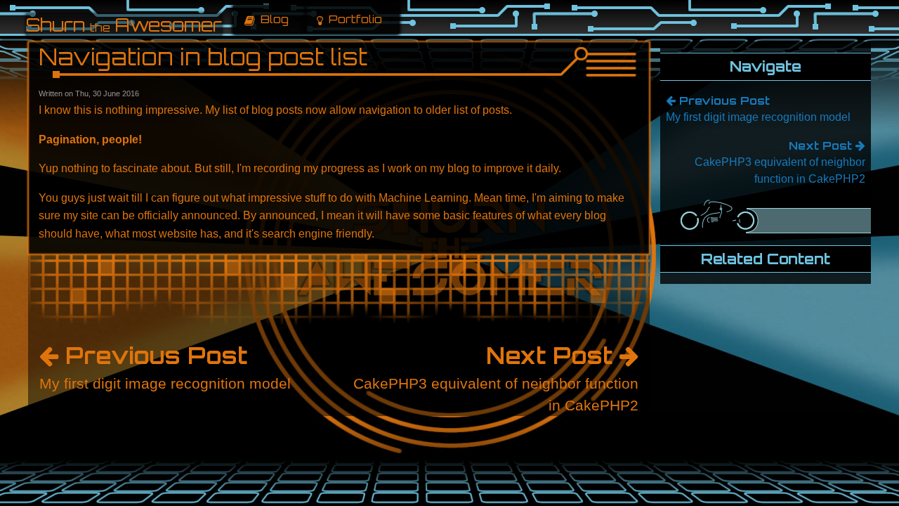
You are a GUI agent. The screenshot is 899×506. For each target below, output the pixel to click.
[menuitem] (269, 20)
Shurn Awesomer (124, 24)
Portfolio (354, 19)
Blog (273, 19)
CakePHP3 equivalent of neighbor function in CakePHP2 (495, 377)
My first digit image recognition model (165, 366)
